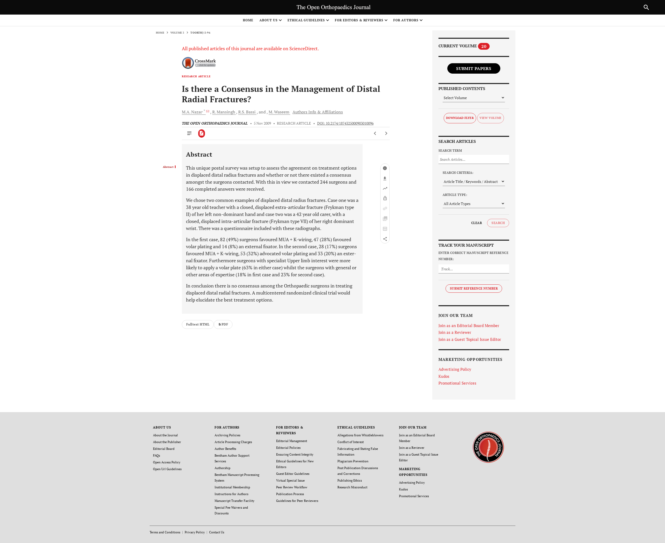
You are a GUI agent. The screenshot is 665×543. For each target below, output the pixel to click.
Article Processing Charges (233, 442)
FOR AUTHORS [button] (405, 20)
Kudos (443, 376)
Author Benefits (225, 449)
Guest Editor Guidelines (292, 474)
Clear (476, 223)
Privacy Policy (195, 532)
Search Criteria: (458, 173)
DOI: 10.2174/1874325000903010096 (345, 123)
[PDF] (201, 133)
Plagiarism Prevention (352, 461)
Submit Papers (473, 68)
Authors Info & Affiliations (317, 112)
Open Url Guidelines (167, 469)
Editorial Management (291, 441)
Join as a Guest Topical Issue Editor (469, 339)
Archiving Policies (227, 435)
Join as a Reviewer (454, 332)
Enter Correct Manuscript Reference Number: (473, 256)
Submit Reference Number (474, 288)
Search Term (450, 150)
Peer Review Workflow (291, 487)
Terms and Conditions (165, 532)
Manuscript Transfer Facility (234, 501)
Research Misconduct (352, 487)
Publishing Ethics (349, 480)
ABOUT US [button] (269, 20)
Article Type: (455, 195)
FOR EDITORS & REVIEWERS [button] (359, 20)
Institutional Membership (232, 487)
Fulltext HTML (197, 324)
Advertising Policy (454, 369)
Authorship (222, 468)
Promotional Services (457, 383)
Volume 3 (177, 32)
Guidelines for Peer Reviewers (297, 501)
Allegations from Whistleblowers (360, 435)
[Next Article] (386, 133)
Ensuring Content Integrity (294, 454)
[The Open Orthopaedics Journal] (488, 447)
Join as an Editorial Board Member (468, 325)
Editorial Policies (288, 448)
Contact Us (216, 532)
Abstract (168, 167)
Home (248, 20)
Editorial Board (164, 449)
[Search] (646, 7)
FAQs (156, 455)
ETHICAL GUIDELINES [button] (306, 20)
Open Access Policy (166, 462)
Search (498, 223)
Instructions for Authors (231, 494)
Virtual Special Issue (290, 480)
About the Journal (165, 435)
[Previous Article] (375, 133)
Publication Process (290, 494)
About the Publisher (167, 442)
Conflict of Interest (350, 442)
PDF (225, 324)
